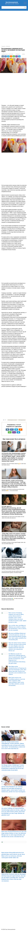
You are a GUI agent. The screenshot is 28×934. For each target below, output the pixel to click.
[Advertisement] (14, 27)
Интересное (22, 420)
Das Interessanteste (12, 2)
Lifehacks (18, 54)
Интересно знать (13, 420)
